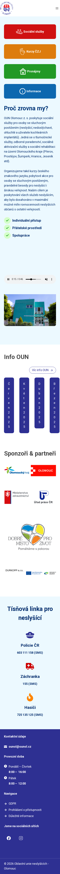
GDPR (12, 803)
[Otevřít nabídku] (57, 8)
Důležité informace (21, 816)
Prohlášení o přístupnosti (25, 810)
